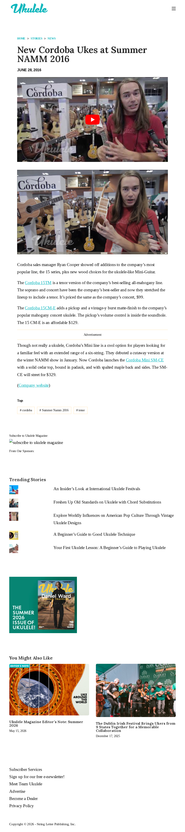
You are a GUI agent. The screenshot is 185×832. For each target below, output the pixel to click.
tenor (80, 410)
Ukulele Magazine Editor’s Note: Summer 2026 (46, 723)
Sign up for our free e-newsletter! (37, 776)
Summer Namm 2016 (54, 410)
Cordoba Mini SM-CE (145, 360)
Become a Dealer (23, 798)
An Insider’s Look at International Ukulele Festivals (96, 488)
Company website (33, 385)
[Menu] (174, 9)
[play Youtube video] (92, 119)
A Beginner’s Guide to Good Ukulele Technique (94, 534)
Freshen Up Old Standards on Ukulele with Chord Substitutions (107, 502)
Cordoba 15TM (38, 282)
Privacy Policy (21, 805)
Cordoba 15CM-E (40, 308)
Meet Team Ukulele (25, 783)
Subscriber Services (25, 769)
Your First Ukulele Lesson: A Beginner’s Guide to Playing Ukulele (109, 547)
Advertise (17, 791)
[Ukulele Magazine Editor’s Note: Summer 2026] (49, 689)
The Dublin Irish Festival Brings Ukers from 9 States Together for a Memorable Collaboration (135, 727)
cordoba (26, 410)
